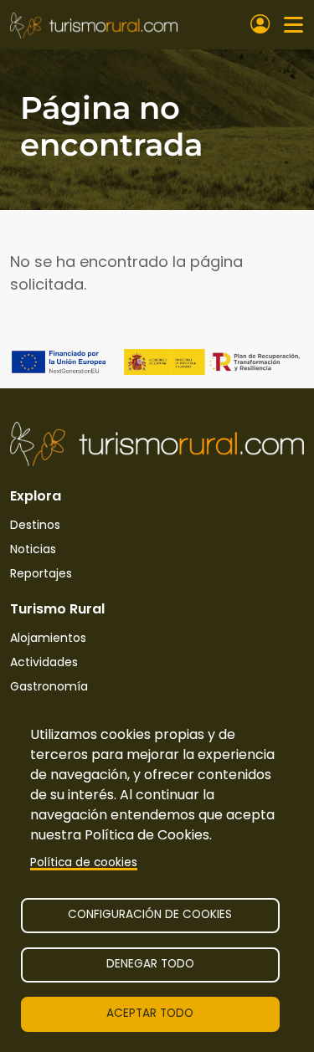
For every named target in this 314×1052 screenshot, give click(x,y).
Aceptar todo (149, 1013)
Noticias (33, 549)
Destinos (35, 524)
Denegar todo (150, 964)
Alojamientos (48, 637)
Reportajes (41, 573)
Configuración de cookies (150, 914)
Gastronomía (49, 686)
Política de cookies (83, 862)
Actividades (44, 662)
